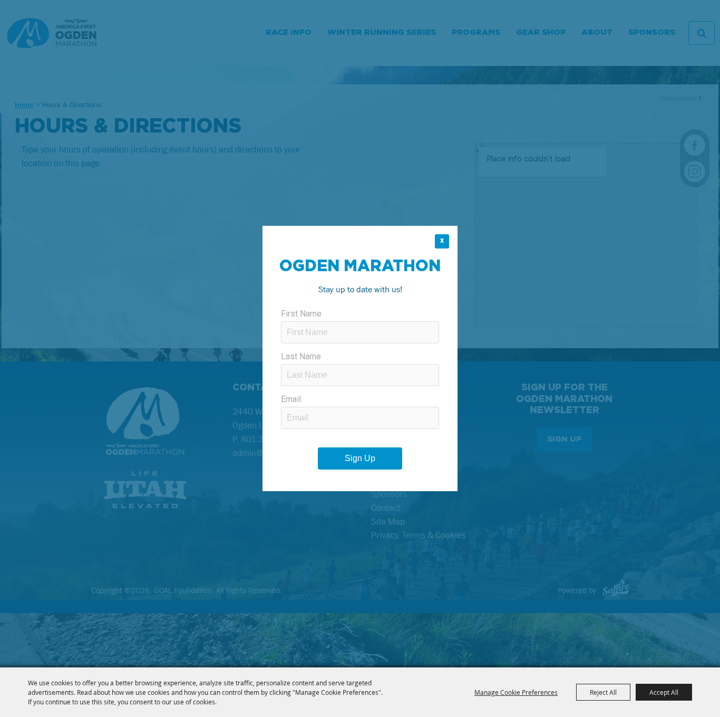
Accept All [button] (663, 692)
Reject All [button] (603, 692)
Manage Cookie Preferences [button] (516, 692)
